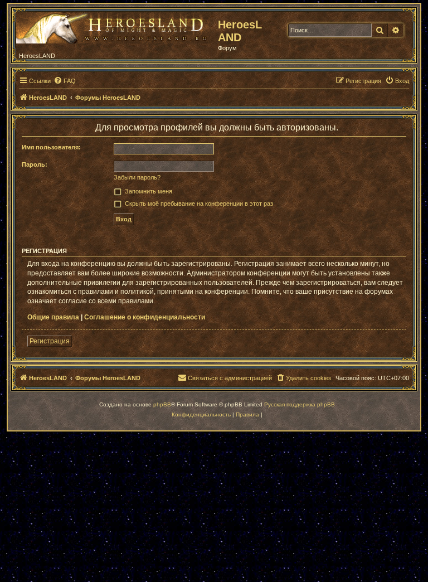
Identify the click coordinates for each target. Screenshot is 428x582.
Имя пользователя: (51, 147)
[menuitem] (65, 81)
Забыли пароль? (137, 177)
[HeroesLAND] (114, 26)
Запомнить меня (148, 191)
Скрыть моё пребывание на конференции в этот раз (199, 203)
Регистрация (50, 341)
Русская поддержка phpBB (299, 404)
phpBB (162, 404)
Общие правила (53, 317)
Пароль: (34, 164)
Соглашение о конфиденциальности (144, 317)
